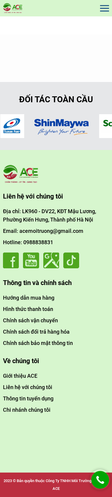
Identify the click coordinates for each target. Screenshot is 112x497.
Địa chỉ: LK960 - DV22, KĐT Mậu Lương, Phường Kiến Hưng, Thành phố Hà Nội (49, 215)
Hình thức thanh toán (28, 309)
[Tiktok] (72, 267)
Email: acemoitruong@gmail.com (43, 231)
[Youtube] (32, 267)
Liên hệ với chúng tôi (27, 387)
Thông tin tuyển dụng (28, 398)
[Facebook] (12, 267)
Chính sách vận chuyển (30, 320)
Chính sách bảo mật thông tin (38, 343)
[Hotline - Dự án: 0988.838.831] (100, 488)
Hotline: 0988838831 (28, 242)
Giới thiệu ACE (20, 376)
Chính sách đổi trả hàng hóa (36, 332)
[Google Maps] (52, 267)
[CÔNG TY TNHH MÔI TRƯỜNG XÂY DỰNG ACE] (13, 8)
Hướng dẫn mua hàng (28, 298)
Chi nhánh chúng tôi (26, 410)
